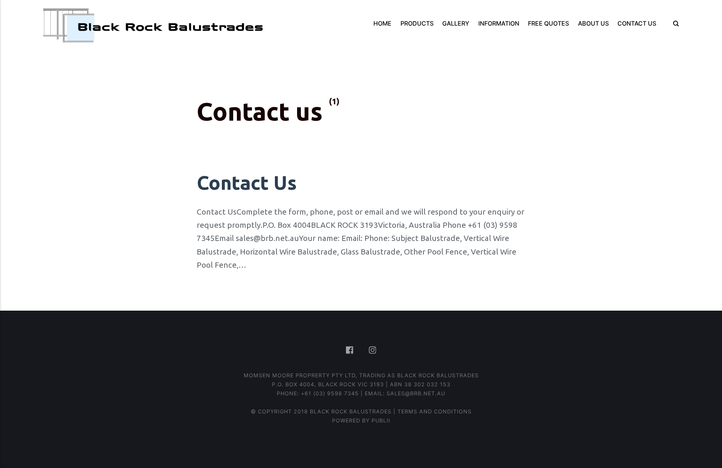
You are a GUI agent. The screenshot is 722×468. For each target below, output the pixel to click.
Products (417, 23)
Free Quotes (548, 23)
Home (382, 23)
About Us (593, 23)
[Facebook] (350, 351)
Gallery (455, 23)
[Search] (674, 23)
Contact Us (636, 23)
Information (498, 23)
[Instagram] (372, 351)
